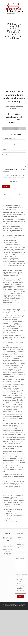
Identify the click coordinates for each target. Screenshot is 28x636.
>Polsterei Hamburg (11, 521)
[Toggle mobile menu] (25, 16)
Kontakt (16, 605)
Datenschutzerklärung (11, 169)
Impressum (11, 605)
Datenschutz (20, 605)
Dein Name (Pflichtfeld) (20, 538)
